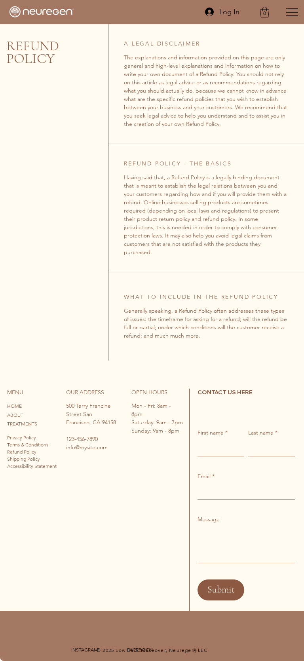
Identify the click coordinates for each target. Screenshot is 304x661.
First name (213, 432)
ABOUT (15, 415)
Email (206, 476)
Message (209, 519)
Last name (262, 432)
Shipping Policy (23, 459)
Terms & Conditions (27, 445)
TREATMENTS (22, 424)
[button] (264, 12)
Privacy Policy (21, 438)
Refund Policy (21, 452)
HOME (14, 406)
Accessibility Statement (32, 466)
